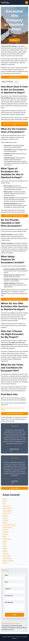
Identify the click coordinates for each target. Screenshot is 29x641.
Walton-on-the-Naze (8, 560)
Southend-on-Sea (7, 527)
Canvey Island (6, 513)
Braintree (5, 548)
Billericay (5, 515)
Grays (11, 408)
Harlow (4, 546)
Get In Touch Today (14, 77)
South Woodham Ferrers (9, 525)
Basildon (3, 408)
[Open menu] (26, 2)
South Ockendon (7, 508)
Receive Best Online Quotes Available (14, 215)
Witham (5, 541)
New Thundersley (7, 510)
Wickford (5, 517)
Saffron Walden (7, 555)
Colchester (5, 553)
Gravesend (17, 408)
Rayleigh (5, 522)
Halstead (5, 551)
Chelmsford (6, 532)
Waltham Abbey (7, 539)
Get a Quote (13, 40)
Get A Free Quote (14, 488)
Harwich (5, 562)
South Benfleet (6, 506)
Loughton (5, 534)
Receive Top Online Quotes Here (14, 299)
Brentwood (5, 520)
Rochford (5, 529)
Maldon (5, 536)
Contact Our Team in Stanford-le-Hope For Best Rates (15, 124)
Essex (4, 543)
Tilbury (8, 408)
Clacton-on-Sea (7, 558)
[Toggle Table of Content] (15, 82)
